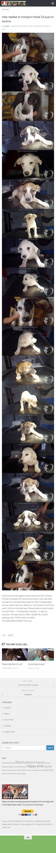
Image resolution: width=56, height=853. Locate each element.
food (20, 766)
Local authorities (11, 770)
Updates (7, 726)
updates (23, 773)
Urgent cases (9, 732)
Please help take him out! (12, 664)
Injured (47, 766)
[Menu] (52, 3)
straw (19, 773)
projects (36, 770)
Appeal (10, 635)
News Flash (9, 720)
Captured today (7, 767)
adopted (29, 762)
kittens (4, 770)
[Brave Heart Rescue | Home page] (18, 3)
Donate (15, 767)
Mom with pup (29, 770)
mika (23, 770)
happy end (35, 766)
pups (40, 770)
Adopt (19, 762)
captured (47, 763)
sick (7, 773)
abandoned (6, 763)
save (51, 770)
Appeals (5, 9)
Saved (4, 773)
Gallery (7, 714)
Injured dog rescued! (36, 664)
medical (19, 770)
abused (12, 763)
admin (6, 26)
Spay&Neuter (13, 773)
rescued (45, 770)
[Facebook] (28, 846)
